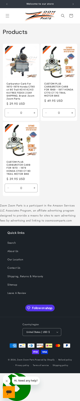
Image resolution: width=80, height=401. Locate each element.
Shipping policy (60, 365)
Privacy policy (22, 365)
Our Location (15, 259)
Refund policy (65, 359)
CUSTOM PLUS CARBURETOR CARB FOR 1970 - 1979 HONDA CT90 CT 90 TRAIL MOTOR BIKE (19, 167)
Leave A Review (16, 293)
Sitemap (12, 284)
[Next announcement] (73, 4)
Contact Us (13, 268)
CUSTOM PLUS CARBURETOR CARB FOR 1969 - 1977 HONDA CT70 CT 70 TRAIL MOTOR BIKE (58, 89)
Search (11, 243)
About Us (12, 251)
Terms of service (41, 365)
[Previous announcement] (7, 4)
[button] (7, 16)
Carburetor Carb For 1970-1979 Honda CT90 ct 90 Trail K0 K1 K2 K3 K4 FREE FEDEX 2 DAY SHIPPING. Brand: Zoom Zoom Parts (21, 91)
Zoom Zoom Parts (25, 359)
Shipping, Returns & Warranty (25, 276)
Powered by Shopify (45, 359)
